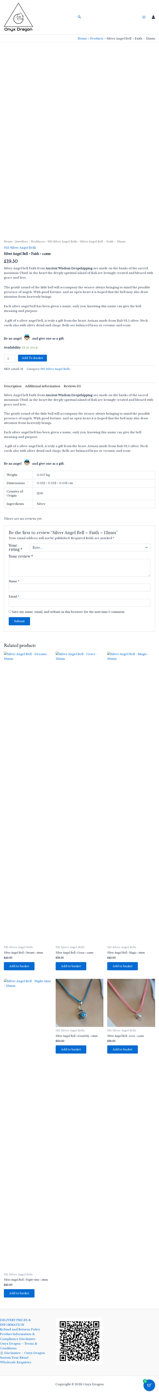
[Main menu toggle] (144, 17)
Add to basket (32, 358)
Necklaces (38, 241)
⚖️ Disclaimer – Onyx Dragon (22, 1353)
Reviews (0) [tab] (72, 386)
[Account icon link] (153, 17)
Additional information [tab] (42, 386)
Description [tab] (13, 386)
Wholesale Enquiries (15, 1362)
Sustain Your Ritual (14, 1357)
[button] (79, 17)
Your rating (15, 547)
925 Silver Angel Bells (62, 241)
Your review (21, 556)
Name (14, 581)
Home (8, 241)
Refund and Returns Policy (20, 1329)
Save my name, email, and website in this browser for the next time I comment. (68, 612)
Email (14, 596)
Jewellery (21, 241)
